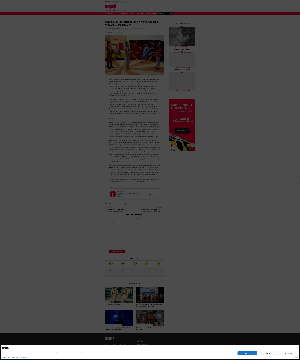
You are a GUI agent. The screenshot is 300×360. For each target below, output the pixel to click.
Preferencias (288, 353)
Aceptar (247, 353)
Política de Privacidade (22, 357)
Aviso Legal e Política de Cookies (9, 357)
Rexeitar (267, 353)
